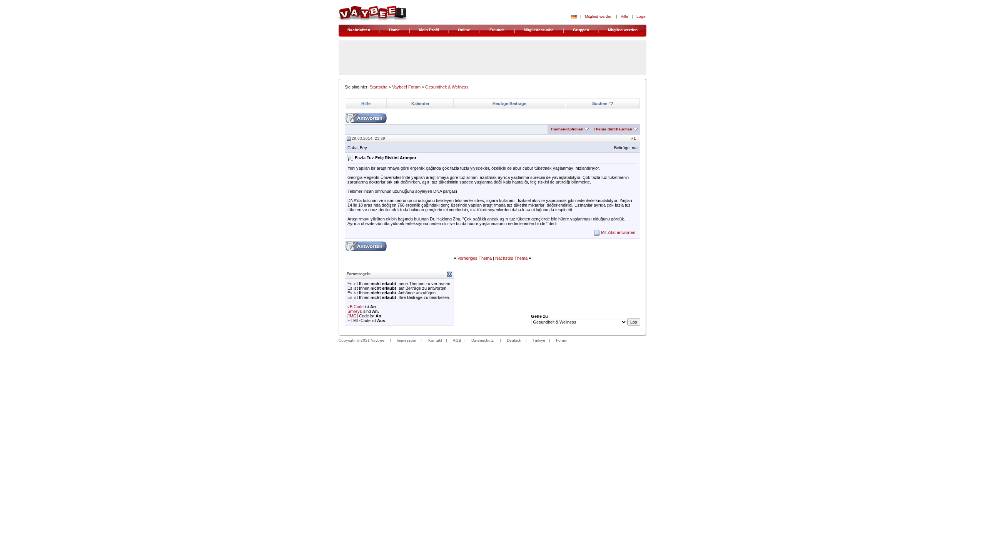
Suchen (600, 103)
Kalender (420, 103)
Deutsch (514, 340)
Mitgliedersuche (539, 30)
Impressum (406, 340)
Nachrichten (358, 30)
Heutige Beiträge (509, 103)
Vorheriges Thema (474, 258)
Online (464, 30)
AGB (457, 340)
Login (641, 16)
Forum (561, 340)
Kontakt (435, 340)
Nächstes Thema (511, 258)
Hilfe (624, 16)
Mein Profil (429, 30)
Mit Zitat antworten (618, 232)
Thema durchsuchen (613, 129)
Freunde (497, 30)
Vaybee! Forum (406, 87)
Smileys (354, 311)
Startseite (378, 87)
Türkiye (539, 340)
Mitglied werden (599, 16)
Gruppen (581, 30)
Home (394, 30)
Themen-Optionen (566, 129)
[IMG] (352, 316)
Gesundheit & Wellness (447, 87)
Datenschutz (482, 340)
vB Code (355, 306)
